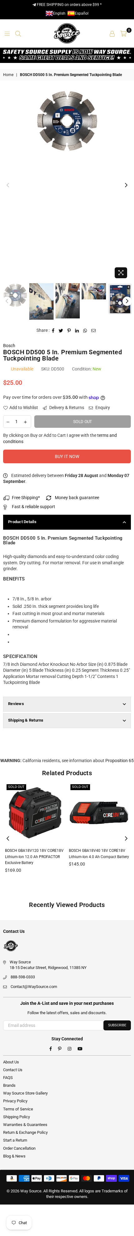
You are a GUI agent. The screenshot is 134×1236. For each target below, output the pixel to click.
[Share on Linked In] (77, 330)
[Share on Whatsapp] (85, 330)
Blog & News (14, 1156)
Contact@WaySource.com (34, 986)
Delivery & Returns (66, 407)
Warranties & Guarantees (25, 1124)
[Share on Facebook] (53, 330)
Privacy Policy (15, 1101)
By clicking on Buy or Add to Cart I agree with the (60, 438)
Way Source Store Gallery (25, 1093)
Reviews (16, 703)
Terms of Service (18, 1109)
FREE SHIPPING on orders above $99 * (69, 4)
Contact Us (12, 1069)
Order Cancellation (19, 1148)
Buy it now (67, 456)
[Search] (18, 33)
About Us (11, 1062)
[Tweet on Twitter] (61, 330)
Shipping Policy (16, 1116)
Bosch (9, 345)
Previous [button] (7, 185)
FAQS (8, 1077)
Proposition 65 (119, 760)
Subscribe (117, 1025)
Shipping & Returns (26, 720)
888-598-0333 (23, 977)
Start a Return (15, 1140)
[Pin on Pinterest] (69, 330)
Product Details (22, 521)
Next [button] (126, 185)
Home (8, 75)
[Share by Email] (93, 330)
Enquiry (102, 407)
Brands (9, 1085)
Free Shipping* (26, 497)
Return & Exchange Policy (25, 1132)
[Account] (112, 33)
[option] (67, 121)
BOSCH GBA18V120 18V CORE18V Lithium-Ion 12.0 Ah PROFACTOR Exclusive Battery (34, 856)
